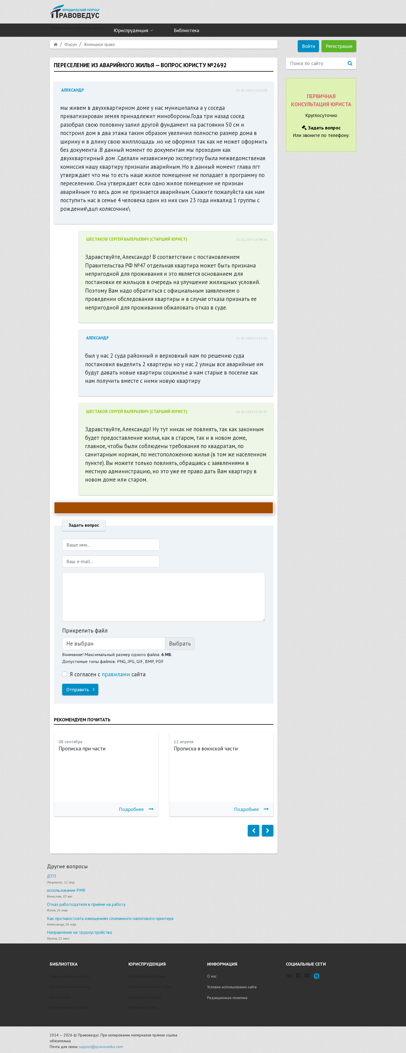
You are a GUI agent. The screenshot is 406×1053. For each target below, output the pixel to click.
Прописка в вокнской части (206, 748)
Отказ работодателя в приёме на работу (86, 904)
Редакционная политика (227, 997)
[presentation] (253, 831)
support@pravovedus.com (101, 1046)
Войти (308, 46)
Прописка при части (82, 748)
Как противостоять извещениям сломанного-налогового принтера (110, 918)
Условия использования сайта (232, 986)
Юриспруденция (131, 30)
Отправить (78, 689)
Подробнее (131, 809)
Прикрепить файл (85, 630)
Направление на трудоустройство (79, 932)
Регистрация (339, 46)
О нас (212, 976)
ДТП (51, 876)
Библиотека (186, 30)
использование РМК (66, 890)
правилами (116, 674)
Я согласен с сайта (108, 674)
